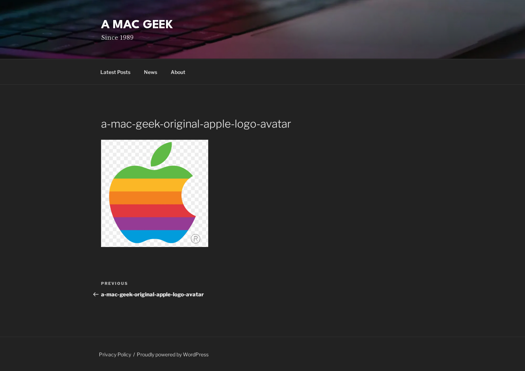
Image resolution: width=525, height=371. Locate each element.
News (150, 72)
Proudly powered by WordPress (173, 354)
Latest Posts (115, 72)
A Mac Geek (137, 25)
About (178, 72)
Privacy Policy (115, 354)
